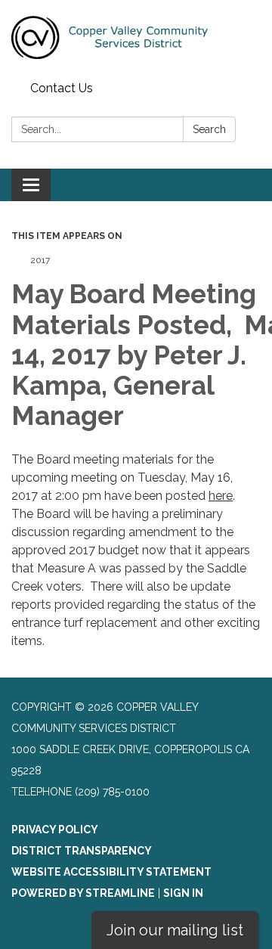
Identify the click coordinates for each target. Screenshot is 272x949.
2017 (40, 260)
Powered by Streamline (83, 893)
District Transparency (81, 851)
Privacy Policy (54, 829)
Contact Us (61, 88)
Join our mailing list (175, 930)
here (221, 495)
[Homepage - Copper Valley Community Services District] (136, 37)
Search (209, 129)
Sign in (183, 893)
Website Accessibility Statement (111, 872)
